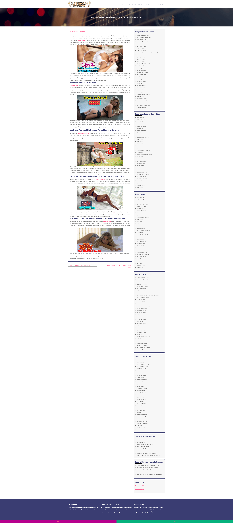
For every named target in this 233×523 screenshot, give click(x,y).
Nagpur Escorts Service (142, 178)
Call (58, 521)
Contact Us (161, 4)
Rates (153, 4)
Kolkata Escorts (140, 159)
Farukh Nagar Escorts (141, 79)
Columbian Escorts (141, 148)
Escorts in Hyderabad (141, 130)
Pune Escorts (140, 152)
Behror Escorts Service (142, 103)
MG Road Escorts (140, 96)
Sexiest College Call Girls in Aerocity (145, 444)
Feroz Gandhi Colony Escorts (143, 94)
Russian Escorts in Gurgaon (143, 35)
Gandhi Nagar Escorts (142, 68)
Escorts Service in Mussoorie (143, 150)
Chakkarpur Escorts (141, 89)
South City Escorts (141, 48)
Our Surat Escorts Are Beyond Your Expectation (80, 265)
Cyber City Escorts (141, 59)
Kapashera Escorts (141, 451)
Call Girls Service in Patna (142, 124)
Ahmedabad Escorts (141, 132)
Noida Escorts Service (142, 119)
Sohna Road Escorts (141, 107)
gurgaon (83, 31)
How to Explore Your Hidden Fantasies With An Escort (149, 455)
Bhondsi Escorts (140, 92)
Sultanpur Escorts (141, 57)
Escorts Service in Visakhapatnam (144, 154)
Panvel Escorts (140, 183)
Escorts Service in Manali (142, 172)
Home (122, 4)
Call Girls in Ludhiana (141, 176)
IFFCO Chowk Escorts (141, 39)
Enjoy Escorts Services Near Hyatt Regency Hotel (148, 465)
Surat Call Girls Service (142, 145)
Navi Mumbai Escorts (141, 126)
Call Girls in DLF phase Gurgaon (144, 37)
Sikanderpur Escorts (141, 76)
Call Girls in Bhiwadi (141, 46)
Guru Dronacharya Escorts (143, 55)
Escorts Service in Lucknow (143, 121)
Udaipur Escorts (140, 143)
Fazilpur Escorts (140, 83)
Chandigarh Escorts (141, 156)
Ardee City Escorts (141, 61)
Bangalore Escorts (141, 128)
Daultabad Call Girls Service (143, 72)
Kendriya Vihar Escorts (142, 98)
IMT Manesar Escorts (141, 81)
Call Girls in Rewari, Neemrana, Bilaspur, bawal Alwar (148, 52)
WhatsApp (174, 521)
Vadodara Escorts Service (142, 180)
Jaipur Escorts (140, 187)
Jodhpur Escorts (140, 135)
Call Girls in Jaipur (139, 489)
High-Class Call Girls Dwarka (143, 440)
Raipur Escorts (140, 139)
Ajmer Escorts (140, 141)
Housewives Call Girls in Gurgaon (144, 63)
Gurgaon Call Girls (131, 4)
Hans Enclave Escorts (141, 74)
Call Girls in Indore (141, 167)
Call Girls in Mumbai (141, 161)
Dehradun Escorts (141, 163)
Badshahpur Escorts (141, 87)
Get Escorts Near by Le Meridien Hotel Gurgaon (147, 467)
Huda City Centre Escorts (142, 44)
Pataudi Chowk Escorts (142, 100)
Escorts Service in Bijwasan (143, 137)
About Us (140, 4)
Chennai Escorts (140, 165)
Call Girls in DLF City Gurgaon (143, 105)
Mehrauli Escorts (140, 117)
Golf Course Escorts (141, 70)
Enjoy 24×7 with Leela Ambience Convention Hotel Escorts (150, 472)
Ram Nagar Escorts (141, 185)
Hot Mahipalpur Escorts (142, 442)
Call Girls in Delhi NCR (141, 448)
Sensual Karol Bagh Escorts (143, 446)
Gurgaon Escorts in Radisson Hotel (144, 469)
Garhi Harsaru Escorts (142, 65)
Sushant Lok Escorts (141, 50)
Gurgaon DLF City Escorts (142, 41)
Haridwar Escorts (140, 170)
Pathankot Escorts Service (143, 174)
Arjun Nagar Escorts (141, 85)
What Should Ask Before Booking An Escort (146, 453)
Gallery (147, 4)
